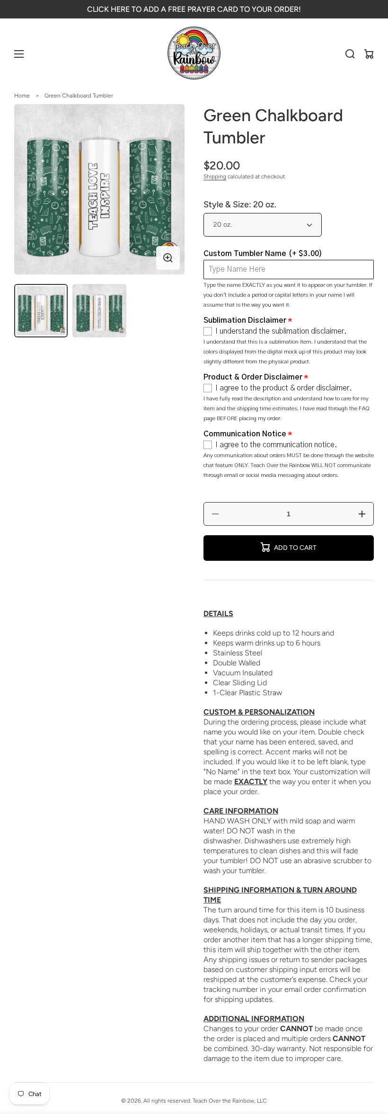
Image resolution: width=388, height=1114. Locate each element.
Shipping (214, 176)
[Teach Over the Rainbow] (194, 54)
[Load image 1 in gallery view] (41, 310)
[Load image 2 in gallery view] (99, 310)
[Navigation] (19, 54)
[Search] (350, 53)
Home (22, 95)
